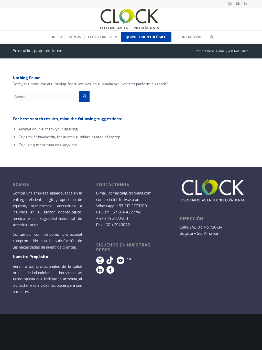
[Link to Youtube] (237, 4)
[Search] (210, 37)
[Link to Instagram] (230, 4)
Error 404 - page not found (37, 51)
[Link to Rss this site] (245, 4)
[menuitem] (57, 37)
